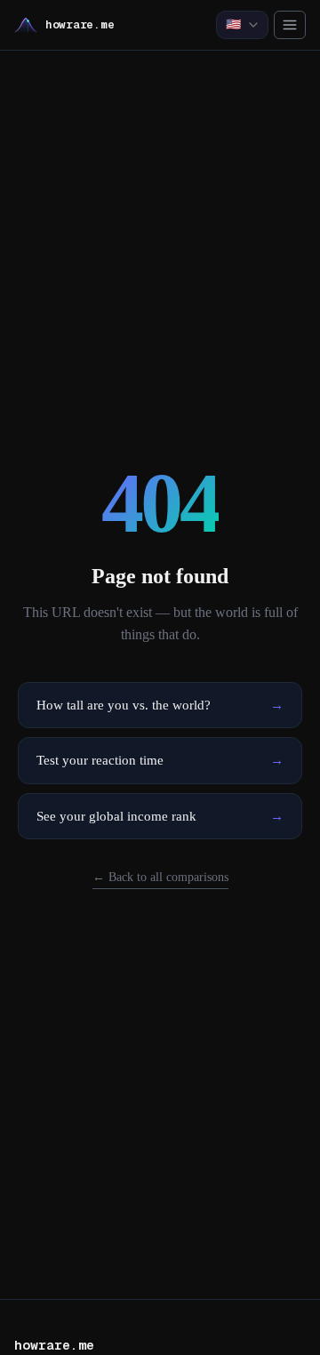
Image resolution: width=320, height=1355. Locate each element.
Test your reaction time (160, 760)
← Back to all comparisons (160, 877)
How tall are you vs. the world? (160, 705)
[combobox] (242, 25)
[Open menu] (290, 25)
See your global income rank (160, 816)
